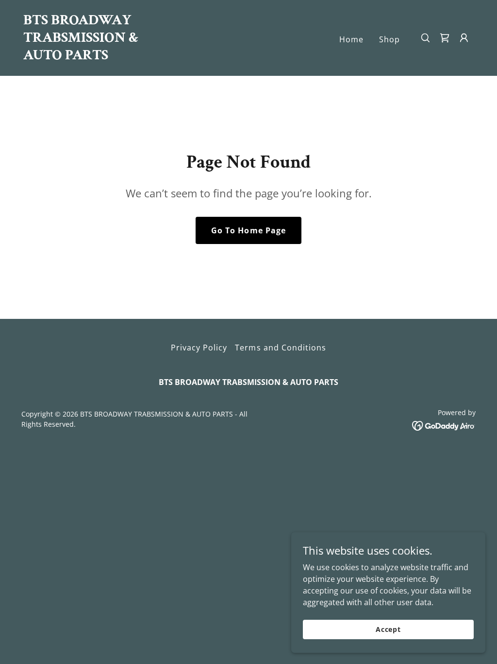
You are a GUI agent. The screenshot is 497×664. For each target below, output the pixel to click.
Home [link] (351, 39)
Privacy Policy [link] (199, 347)
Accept (388, 629)
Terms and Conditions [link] (280, 347)
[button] (464, 38)
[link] (86, 56)
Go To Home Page (248, 230)
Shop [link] (389, 39)
